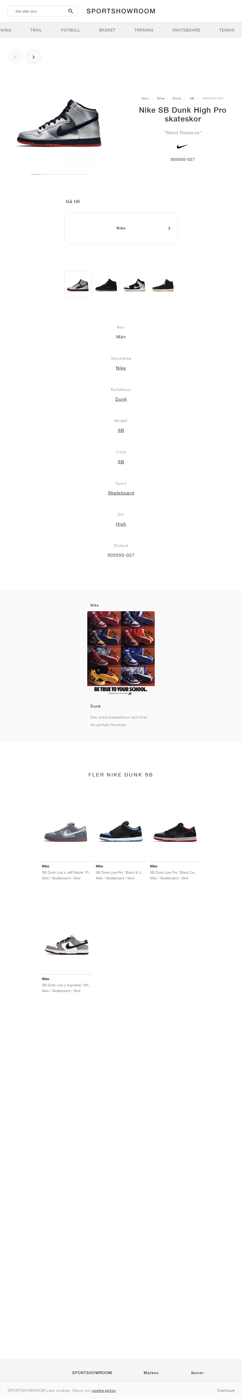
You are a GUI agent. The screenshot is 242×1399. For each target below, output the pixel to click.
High (121, 524)
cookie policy (104, 1390)
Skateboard (121, 492)
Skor (145, 98)
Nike (160, 98)
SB (192, 98)
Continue (225, 1390)
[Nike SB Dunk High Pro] (77, 284)
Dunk (177, 98)
